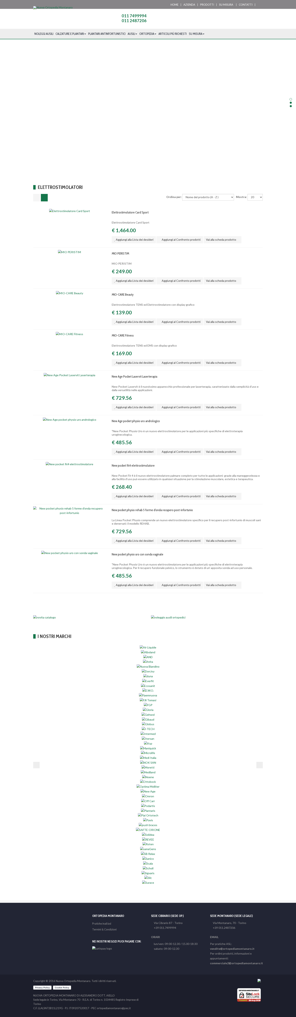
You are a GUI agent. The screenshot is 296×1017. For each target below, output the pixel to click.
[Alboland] (148, 652)
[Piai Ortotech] (148, 815)
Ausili (131, 34)
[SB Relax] (148, 853)
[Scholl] (148, 868)
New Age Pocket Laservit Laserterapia (134, 376)
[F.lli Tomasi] (148, 700)
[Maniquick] (148, 748)
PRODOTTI (207, 4)
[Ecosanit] (148, 685)
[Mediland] (148, 772)
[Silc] (148, 877)
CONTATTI (246, 4)
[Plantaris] (148, 810)
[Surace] (148, 882)
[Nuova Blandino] (148, 666)
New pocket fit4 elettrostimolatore (133, 465)
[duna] (148, 676)
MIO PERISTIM (120, 253)
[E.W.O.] (148, 690)
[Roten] (148, 844)
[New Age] (148, 791)
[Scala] (148, 863)
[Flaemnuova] (148, 695)
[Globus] (148, 724)
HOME (174, 4)
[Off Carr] (148, 801)
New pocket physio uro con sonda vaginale (137, 554)
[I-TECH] (148, 728)
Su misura (195, 34)
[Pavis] (148, 820)
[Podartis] (148, 805)
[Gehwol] (148, 714)
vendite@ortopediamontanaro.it (232, 948)
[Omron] (148, 796)
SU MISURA (226, 4)
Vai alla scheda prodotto (221, 239)
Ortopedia (146, 34)
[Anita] (148, 661)
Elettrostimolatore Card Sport (130, 212)
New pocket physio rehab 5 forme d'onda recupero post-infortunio (152, 510)
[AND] (148, 656)
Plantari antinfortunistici (106, 34)
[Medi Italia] (148, 757)
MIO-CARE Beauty (123, 294)
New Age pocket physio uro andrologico (136, 421)
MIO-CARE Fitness (123, 335)
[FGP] (148, 704)
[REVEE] (148, 839)
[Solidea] (148, 834)
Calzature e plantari (70, 34)
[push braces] (148, 824)
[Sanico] (148, 858)
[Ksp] (148, 743)
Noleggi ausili (43, 34)
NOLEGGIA (148, 125)
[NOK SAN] (148, 762)
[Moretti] (148, 767)
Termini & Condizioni (104, 929)
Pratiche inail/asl (101, 923)
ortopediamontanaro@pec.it (114, 1008)
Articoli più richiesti (172, 34)
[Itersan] (148, 738)
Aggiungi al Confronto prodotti (181, 239)
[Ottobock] (148, 781)
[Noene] (148, 777)
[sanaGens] (148, 848)
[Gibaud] (148, 719)
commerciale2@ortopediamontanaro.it (236, 963)
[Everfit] (148, 680)
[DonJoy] (148, 671)
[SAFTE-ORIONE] (148, 829)
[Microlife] (148, 752)
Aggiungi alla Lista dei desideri (134, 239)
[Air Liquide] (148, 647)
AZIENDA (189, 4)
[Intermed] (148, 733)
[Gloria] (148, 709)
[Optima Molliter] (148, 786)
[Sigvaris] (148, 872)
